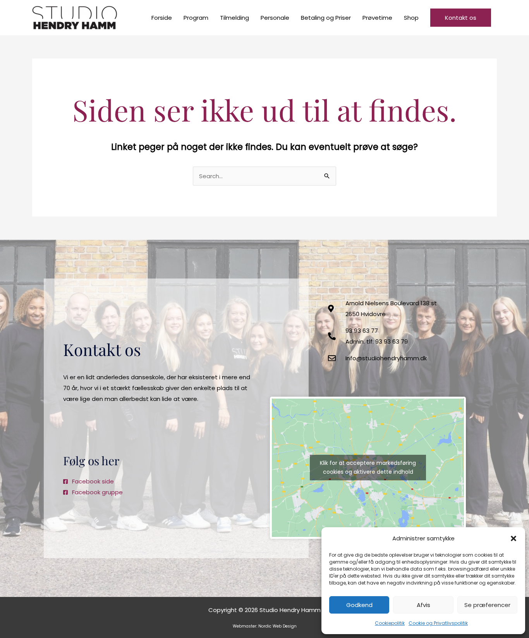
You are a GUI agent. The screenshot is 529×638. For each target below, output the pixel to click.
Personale (275, 18)
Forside (161, 18)
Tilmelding (234, 18)
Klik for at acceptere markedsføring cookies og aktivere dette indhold (368, 467)
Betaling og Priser (326, 18)
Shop (411, 18)
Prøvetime (377, 18)
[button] (513, 538)
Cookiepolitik (390, 623)
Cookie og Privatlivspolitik (438, 623)
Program (196, 18)
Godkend (359, 605)
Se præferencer (487, 605)
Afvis (423, 605)
